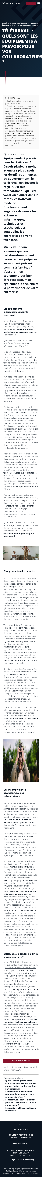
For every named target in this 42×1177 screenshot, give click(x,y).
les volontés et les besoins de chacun (20, 1020)
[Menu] (38, 3)
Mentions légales (10, 1169)
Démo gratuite (31, 3)
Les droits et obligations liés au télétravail (20, 1109)
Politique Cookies (12, 1171)
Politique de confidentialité (28, 1169)
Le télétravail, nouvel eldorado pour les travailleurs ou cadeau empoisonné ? (20, 1102)
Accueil (15, 23)
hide (18, 98)
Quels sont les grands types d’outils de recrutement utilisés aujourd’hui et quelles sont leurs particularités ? (21, 1084)
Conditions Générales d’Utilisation (27, 1173)
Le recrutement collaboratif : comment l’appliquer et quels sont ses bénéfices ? (19, 1094)
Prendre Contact (21, 1143)
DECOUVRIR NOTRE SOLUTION (21, 1060)
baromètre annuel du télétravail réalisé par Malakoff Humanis (20, 978)
